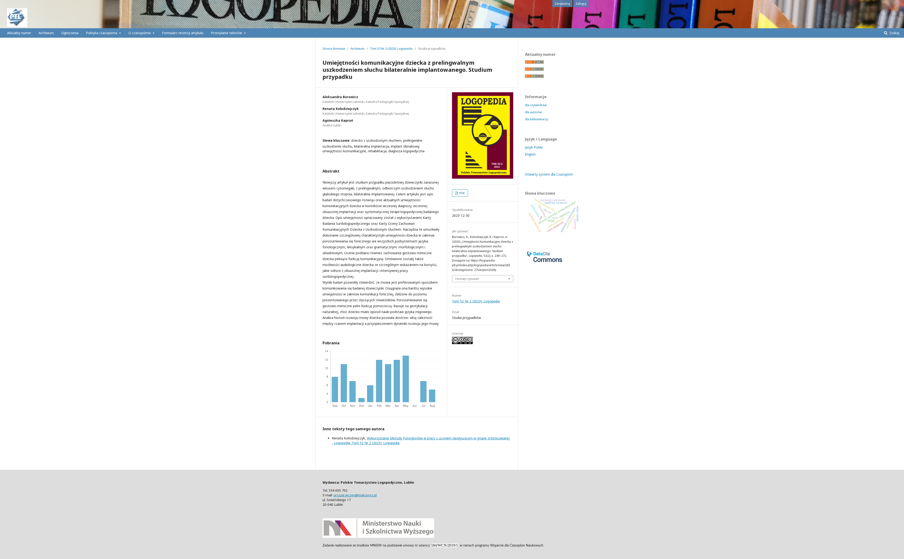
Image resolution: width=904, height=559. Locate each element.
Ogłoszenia (69, 33)
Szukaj (893, 33)
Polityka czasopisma (102, 33)
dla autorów (533, 112)
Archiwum (46, 33)
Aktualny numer (19, 33)
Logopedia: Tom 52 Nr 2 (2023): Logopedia (367, 443)
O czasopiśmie (140, 33)
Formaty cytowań (467, 279)
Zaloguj (581, 3)
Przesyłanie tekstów (227, 33)
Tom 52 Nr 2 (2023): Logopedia (391, 48)
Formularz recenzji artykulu (182, 33)
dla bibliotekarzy (536, 119)
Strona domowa (334, 48)
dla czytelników (536, 105)
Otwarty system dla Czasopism (549, 174)
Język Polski (534, 147)
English (530, 154)
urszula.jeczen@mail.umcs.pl (355, 495)
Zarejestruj (562, 3)
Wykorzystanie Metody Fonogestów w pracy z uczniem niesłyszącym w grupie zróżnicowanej (438, 438)
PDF (462, 193)
